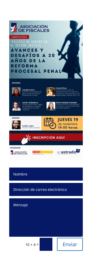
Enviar (70, 244)
